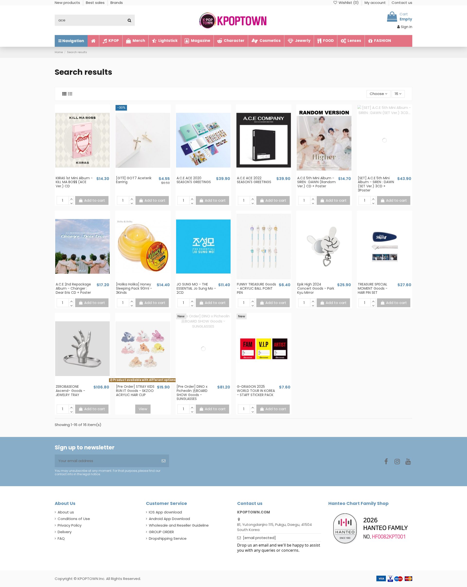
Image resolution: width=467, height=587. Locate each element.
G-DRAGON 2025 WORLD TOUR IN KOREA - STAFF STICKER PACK (256, 390)
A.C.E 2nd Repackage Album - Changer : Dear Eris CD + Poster (73, 288)
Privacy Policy (69, 525)
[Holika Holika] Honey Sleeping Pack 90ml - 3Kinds (134, 288)
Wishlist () (349, 2)
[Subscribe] (163, 460)
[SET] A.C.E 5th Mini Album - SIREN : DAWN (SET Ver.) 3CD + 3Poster (376, 184)
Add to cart (94, 200)
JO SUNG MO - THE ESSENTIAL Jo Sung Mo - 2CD (196, 288)
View (143, 408)
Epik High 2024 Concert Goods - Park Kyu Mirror (315, 288)
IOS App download (165, 512)
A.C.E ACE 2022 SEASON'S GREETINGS (254, 180)
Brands (116, 2)
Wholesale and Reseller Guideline (179, 525)
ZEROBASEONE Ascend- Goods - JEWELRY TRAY (70, 390)
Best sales (96, 2)
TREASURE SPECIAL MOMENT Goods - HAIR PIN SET (372, 288)
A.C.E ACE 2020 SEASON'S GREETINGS (194, 180)
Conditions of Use (74, 518)
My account (376, 2)
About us (66, 512)
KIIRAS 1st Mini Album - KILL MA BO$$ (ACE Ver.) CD (74, 182)
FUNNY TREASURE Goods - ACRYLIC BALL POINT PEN (256, 288)
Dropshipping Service (168, 538)
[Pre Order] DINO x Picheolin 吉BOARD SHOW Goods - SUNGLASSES (192, 392)
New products (68, 2)
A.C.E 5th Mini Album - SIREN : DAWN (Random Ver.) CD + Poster (316, 182)
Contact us (402, 2)
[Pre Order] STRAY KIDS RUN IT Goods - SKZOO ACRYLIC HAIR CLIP (135, 390)
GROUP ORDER (161, 531)
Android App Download (169, 518)
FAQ (61, 538)
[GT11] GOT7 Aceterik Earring (134, 180)
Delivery (65, 531)
